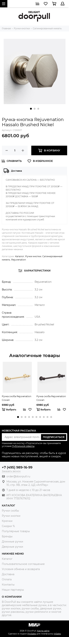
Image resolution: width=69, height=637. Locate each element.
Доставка (8, 574)
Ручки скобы (10, 510)
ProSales (31, 633)
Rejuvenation (18, 259)
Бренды (7, 536)
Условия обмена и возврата (21, 569)
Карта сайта (43, 630)
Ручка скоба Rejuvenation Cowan (16, 398)
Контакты (8, 584)
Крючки (7, 521)
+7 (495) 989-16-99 (17, 467)
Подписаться (53, 437)
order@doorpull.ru (18, 476)
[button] (31, 109)
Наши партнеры (13, 589)
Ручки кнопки (33, 256)
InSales (57, 633)
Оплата (7, 579)
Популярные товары (16, 531)
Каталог (19, 256)
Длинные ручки (12, 541)
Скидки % (8, 526)
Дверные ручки (12, 546)
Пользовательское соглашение (23, 564)
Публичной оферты (23, 446)
